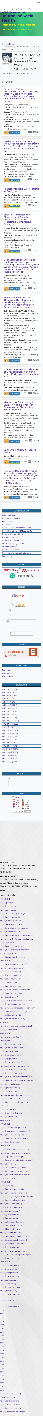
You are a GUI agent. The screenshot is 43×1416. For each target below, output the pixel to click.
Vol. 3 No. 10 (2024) (10, 689)
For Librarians (7, 676)
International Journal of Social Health (20, 10)
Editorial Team (8, 521)
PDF (11, 132)
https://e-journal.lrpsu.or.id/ (11, 1084)
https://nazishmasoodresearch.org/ (14, 1149)
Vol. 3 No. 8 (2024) (9, 696)
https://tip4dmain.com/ (9, 1276)
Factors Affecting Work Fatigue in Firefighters (21, 190)
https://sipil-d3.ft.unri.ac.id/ (10, 972)
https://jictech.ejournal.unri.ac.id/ (13, 964)
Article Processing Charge (13, 543)
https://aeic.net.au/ (7, 943)
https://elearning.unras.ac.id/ (11, 924)
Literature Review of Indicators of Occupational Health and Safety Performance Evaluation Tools (21, 373)
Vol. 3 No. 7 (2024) (9, 699)
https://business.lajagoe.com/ (12, 1048)
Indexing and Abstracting (12, 540)
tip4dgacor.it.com (7, 1397)
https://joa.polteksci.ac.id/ (10, 1233)
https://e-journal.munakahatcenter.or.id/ (16, 1077)
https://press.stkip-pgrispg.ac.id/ (13, 1135)
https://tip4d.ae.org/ (8, 1284)
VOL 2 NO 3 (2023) (10, 749)
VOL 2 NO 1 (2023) (9, 755)
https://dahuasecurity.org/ (10, 1394)
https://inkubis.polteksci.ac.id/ (12, 1222)
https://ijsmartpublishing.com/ (12, 957)
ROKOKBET (5, 899)
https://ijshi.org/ (6, 903)
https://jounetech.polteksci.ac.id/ (13, 1236)
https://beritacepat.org (9, 1401)
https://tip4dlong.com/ (9, 1265)
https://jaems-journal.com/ (11, 946)
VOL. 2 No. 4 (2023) (10, 746)
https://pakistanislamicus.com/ (12, 1019)
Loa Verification (8, 556)
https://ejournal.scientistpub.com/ (14, 1138)
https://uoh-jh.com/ (8, 906)
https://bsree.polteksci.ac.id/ (11, 1207)
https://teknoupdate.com (10, 1404)
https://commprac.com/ (10, 1211)
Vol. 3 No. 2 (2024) (9, 714)
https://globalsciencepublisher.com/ (15, 950)
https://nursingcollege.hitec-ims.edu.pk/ (16, 1196)
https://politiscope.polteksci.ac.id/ (13, 1240)
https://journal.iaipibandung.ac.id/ (13, 1251)
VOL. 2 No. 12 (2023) (10, 721)
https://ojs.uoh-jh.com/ (9, 910)
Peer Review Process (11, 518)
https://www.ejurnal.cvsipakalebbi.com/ (16, 1001)
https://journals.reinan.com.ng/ (12, 1200)
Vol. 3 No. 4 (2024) (9, 708)
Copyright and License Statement (16, 553)
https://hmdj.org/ (7, 1186)
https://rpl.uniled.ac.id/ (9, 1117)
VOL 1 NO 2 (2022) (9, 758)
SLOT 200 (4, 1106)
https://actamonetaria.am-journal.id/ (15, 1175)
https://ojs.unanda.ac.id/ (9, 1247)
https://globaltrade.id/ (9, 1178)
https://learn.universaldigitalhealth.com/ (16, 1160)
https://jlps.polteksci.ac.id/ (10, 1229)
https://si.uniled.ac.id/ (8, 1109)
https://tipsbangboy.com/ (10, 1294)
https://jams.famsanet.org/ (11, 986)
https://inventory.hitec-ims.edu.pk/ (14, 1193)
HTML (17, 132)
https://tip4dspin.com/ (9, 1300)
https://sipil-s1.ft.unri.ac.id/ (10, 979)
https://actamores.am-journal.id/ (13, 1167)
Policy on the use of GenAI (13, 534)
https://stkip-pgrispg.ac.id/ (10, 1015)
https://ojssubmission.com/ (11, 1073)
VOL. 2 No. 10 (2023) (10, 727)
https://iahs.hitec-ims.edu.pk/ (12, 1189)
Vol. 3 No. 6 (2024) (9, 702)
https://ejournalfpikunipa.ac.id (12, 993)
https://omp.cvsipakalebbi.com (12, 1004)
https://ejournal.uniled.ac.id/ (11, 1113)
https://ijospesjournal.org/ (10, 1088)
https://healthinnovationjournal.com (15, 1153)
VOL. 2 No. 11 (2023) (10, 724)
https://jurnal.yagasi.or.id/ (10, 917)
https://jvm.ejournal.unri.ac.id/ (12, 975)
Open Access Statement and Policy (17, 528)
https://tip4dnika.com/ (9, 1280)
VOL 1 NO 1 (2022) (9, 762)
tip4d (2, 1310)
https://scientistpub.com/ (10, 1142)
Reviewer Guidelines (10, 550)
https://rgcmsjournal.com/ (11, 1037)
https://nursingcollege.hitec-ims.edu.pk (16, 1026)
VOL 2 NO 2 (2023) (10, 752)
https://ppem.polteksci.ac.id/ (11, 1244)
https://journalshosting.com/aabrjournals (16, 935)
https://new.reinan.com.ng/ (11, 1204)
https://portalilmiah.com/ (10, 1098)
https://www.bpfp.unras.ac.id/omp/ (14, 928)
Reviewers (6, 525)
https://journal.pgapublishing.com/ (14, 1102)
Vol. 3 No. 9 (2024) (9, 692)
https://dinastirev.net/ (9, 997)
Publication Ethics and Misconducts (17, 531)
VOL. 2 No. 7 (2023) (10, 736)
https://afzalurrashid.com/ (10, 932)
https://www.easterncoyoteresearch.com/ (17, 1008)
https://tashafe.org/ (8, 1164)
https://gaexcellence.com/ (11, 1062)
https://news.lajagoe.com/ (10, 1055)
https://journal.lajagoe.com (11, 1051)
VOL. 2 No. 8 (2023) (10, 733)
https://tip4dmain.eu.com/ (11, 1287)
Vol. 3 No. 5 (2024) (9, 705)
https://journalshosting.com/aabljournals (16, 939)
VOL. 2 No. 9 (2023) (10, 730)
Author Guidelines (9, 547)
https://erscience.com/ (9, 1030)
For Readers (7, 670)
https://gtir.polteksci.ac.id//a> (11, 1215)
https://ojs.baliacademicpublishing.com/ (16, 1254)
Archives (10, 44)
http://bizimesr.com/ (8, 1091)
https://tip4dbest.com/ (9, 1306)
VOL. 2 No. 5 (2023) (10, 743)
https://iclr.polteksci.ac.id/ (10, 1218)
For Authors (7, 673)
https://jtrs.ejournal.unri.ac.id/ (12, 968)
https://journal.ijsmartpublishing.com (15, 990)
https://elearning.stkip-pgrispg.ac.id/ (15, 1131)
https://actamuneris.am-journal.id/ (14, 1171)
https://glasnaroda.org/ (9, 1269)
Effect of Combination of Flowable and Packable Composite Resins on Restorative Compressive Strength (17, 219)
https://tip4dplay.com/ (9, 1273)
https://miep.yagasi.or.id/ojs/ (11, 921)
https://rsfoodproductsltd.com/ (12, 1412)
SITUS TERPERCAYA (8, 953)
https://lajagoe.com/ (8, 1059)
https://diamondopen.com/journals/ (14, 1066)
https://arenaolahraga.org (10, 1408)
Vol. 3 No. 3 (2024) (9, 711)
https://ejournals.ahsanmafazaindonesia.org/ (18, 1080)
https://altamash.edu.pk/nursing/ (13, 1011)
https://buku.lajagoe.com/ (10, 1044)
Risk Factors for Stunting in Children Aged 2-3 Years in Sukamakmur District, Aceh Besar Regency (19, 406)
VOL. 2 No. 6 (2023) (10, 740)
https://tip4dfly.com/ (8, 1291)
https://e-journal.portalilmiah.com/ (14, 1095)
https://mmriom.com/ (9, 982)
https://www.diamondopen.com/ (13, 1069)
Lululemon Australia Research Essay (21, 451)
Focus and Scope (9, 515)
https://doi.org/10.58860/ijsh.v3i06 (20, 73)
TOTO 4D (4, 1022)
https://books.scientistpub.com (13, 1128)
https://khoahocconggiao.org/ (12, 913)
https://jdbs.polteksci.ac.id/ (11, 1225)
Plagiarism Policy (9, 537)
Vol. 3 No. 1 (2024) (9, 718)
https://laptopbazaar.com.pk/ (12, 1157)
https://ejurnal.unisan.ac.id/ (11, 1258)
